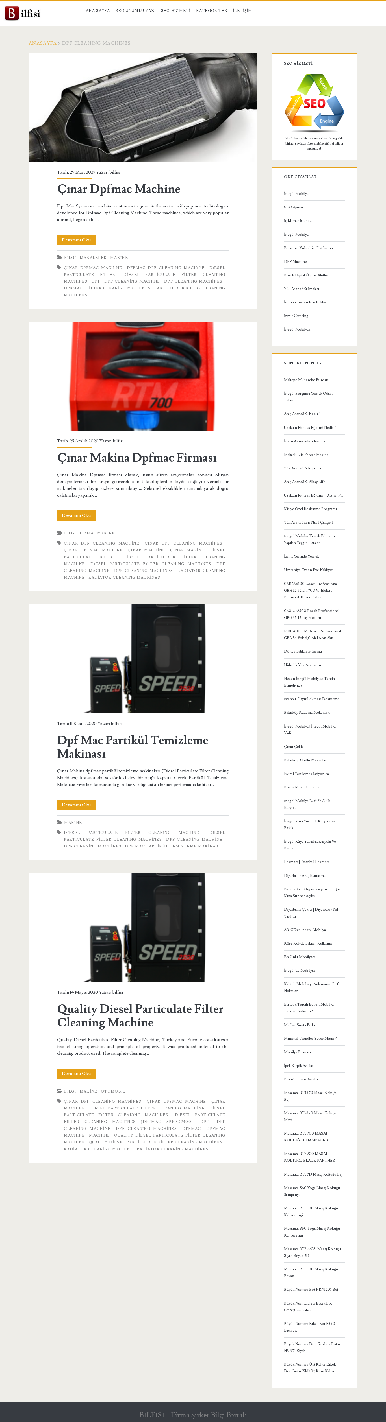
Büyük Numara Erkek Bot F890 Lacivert (309, 1327)
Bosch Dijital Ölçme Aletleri (306, 275)
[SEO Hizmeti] (314, 132)
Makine (119, 257)
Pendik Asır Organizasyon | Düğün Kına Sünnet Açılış (312, 892)
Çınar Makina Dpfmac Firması (143, 376)
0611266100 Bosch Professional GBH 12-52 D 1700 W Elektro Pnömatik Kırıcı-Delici (311, 591)
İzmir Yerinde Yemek (301, 556)
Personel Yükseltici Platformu (308, 248)
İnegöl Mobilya (296, 193)
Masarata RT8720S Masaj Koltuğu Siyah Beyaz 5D (312, 1252)
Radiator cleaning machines (124, 577)
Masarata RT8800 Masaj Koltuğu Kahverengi (311, 1211)
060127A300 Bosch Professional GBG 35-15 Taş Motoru (311, 614)
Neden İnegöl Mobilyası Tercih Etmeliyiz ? (309, 682)
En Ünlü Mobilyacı (299, 957)
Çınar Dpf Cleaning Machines (184, 543)
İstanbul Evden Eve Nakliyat (306, 302)
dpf (96, 281)
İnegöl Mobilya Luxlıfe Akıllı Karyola (307, 804)
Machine (99, 1135)
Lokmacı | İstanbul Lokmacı (306, 862)
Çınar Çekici (294, 746)
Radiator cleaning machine (98, 1149)
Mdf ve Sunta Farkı (299, 1025)
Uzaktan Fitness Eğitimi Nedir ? (310, 427)
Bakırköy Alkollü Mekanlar (305, 760)
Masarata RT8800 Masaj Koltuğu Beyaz (311, 1272)
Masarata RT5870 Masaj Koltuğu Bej (310, 1096)
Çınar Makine (187, 550)
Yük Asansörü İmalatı (301, 289)
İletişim (242, 10)
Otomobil (113, 1091)
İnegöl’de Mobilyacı (300, 970)
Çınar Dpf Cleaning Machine (101, 543)
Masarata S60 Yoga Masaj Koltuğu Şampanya (312, 1191)
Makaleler (93, 257)
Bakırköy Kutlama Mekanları (307, 712)
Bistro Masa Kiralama (301, 787)
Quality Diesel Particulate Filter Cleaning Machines (156, 1142)
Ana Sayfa (98, 10)
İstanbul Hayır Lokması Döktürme (311, 699)
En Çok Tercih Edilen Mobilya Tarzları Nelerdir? (309, 1007)
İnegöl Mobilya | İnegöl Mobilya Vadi (310, 729)
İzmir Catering (296, 316)
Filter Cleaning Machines (118, 288)
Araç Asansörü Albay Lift (304, 482)
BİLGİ (70, 257)
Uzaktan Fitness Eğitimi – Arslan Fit (313, 495)
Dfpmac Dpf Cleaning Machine (166, 268)
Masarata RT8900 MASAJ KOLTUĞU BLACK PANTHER (309, 1157)
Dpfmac (73, 288)
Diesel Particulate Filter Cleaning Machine (131, 833)
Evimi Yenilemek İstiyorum (306, 774)
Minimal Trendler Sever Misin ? (310, 1038)
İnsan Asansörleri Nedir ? (305, 441)
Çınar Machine (146, 550)
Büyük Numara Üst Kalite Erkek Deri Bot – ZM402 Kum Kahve (310, 1367)
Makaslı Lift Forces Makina (306, 455)
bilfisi (114, 172)
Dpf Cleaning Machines (193, 281)
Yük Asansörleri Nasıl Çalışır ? (308, 522)
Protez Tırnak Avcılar (301, 1079)
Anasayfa (43, 43)
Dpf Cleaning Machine (132, 281)
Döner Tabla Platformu (303, 651)
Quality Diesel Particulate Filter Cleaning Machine (143, 927)
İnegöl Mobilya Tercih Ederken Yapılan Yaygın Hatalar (309, 539)
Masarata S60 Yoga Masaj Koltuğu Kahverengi (312, 1232)
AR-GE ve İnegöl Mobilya (305, 930)
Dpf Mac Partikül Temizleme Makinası (143, 658)
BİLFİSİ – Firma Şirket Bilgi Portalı (193, 1415)
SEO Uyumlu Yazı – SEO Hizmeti (153, 10)
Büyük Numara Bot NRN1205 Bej (311, 1289)
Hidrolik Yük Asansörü (302, 665)
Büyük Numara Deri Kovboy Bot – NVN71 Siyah (312, 1347)
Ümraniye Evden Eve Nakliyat (308, 570)
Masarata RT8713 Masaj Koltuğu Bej (313, 1174)
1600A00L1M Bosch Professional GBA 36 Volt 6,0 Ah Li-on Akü (312, 634)
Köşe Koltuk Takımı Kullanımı (308, 943)
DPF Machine (295, 261)
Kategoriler (211, 10)
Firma (87, 533)
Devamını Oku (79, 241)
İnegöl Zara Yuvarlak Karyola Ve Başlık (309, 824)
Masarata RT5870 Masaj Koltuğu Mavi (310, 1116)
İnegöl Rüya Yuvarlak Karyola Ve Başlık (310, 845)
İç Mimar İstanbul (298, 221)
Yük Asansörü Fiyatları (302, 468)
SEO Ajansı (293, 207)
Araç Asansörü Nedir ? (302, 414)
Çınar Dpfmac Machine (143, 107)
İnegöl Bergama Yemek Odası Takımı (308, 397)
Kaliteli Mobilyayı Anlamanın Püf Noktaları (311, 987)
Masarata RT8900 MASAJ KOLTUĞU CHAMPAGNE (306, 1137)
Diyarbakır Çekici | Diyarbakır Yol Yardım (311, 913)
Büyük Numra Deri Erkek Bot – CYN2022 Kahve (309, 1306)
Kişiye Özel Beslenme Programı (310, 509)
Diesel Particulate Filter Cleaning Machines (150, 564)
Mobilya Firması (297, 1052)
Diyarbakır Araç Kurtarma (305, 875)
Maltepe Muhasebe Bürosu (306, 380)
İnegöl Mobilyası (297, 329)
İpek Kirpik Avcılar (298, 1065)
